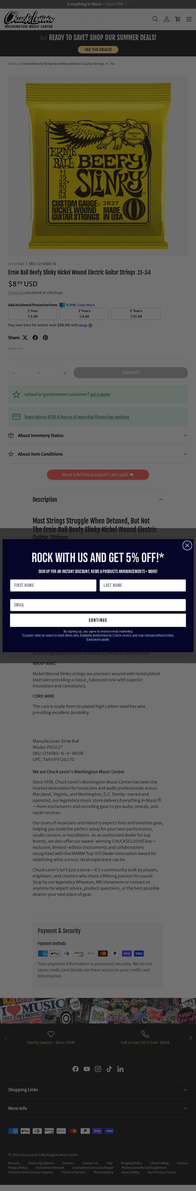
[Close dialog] (187, 545)
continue (98, 620)
